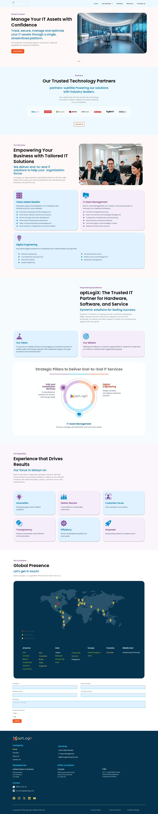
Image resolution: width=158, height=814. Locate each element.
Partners (120, 4)
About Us (129, 4)
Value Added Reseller (66, 750)
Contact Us (141, 4)
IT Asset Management (66, 754)
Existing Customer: (19, 710)
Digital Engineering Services (68, 757)
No (15, 717)
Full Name (16, 683)
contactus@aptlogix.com (25, 791)
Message (16, 699)
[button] (76, 61)
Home (96, 4)
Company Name (86, 691)
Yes (15, 713)
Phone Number (86, 683)
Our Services (106, 4)
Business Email (17, 691)
